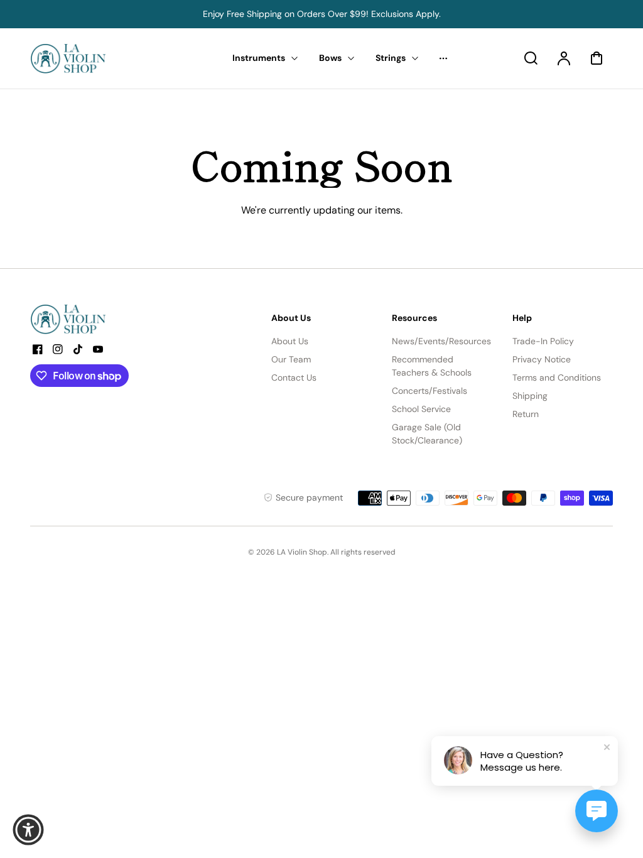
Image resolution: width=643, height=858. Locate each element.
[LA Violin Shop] (108, 319)
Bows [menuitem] (330, 57)
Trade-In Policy (543, 341)
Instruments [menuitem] (258, 57)
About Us (289, 341)
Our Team (291, 359)
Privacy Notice (541, 359)
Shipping (530, 395)
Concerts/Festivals (429, 390)
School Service (421, 409)
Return (525, 414)
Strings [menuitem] (391, 57)
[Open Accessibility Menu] (28, 829)
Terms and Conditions (556, 377)
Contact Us (293, 377)
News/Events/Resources (441, 341)
